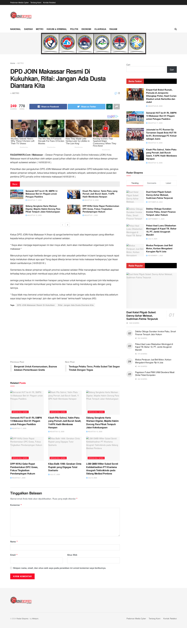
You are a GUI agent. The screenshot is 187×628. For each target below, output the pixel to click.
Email (14, 554)
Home (12, 63)
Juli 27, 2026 (55, 474)
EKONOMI (86, 29)
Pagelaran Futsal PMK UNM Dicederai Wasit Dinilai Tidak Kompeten (154, 374)
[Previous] (62, 225)
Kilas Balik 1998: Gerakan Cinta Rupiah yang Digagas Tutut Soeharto (64, 467)
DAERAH (28, 29)
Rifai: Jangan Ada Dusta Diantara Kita (76, 305)
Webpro (35, 618)
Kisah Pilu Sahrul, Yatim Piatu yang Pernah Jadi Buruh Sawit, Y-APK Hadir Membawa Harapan (100, 193)
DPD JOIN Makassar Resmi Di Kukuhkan (36, 305)
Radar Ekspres (22, 618)
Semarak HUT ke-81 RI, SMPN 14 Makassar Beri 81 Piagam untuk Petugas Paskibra (41, 193)
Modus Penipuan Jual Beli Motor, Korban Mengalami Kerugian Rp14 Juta (159, 248)
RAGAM (113, 29)
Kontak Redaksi (49, 2)
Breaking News (20, 412)
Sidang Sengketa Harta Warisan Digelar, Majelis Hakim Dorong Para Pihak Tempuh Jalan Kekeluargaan (43, 208)
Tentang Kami (35, 2)
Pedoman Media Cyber (19, 2)
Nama (14, 541)
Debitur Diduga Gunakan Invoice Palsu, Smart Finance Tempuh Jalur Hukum (161, 211)
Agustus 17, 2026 (34, 200)
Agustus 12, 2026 (91, 200)
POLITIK (74, 29)
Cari (128, 64)
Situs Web (72, 554)
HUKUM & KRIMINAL (57, 29)
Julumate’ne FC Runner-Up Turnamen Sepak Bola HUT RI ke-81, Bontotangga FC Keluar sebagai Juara (161, 134)
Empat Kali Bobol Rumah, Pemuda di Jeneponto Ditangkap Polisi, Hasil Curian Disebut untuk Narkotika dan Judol (161, 96)
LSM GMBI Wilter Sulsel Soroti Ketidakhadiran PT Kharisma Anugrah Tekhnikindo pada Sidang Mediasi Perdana (102, 468)
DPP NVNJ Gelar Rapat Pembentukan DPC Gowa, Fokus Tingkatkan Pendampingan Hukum (101, 208)
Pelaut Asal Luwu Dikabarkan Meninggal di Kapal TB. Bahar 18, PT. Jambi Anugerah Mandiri (161, 230)
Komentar (16, 504)
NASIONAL (15, 29)
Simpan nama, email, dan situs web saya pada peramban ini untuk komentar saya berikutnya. (59, 567)
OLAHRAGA (100, 29)
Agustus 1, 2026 (91, 215)
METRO (39, 29)
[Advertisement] (65, 332)
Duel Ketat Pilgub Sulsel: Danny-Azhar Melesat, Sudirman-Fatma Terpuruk (159, 195)
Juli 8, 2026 (92, 477)
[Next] (67, 225)
